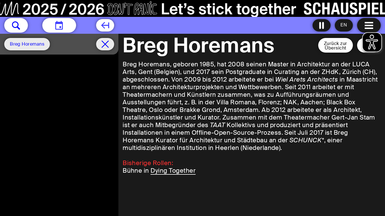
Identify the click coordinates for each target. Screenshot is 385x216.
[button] (16, 25)
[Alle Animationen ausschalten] (322, 25)
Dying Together (173, 170)
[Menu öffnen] (369, 25)
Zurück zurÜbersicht (335, 45)
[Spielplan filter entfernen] (105, 44)
